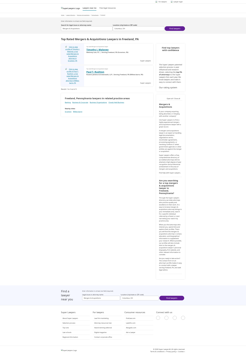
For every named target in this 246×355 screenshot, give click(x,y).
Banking (68, 102)
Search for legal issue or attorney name (76, 25)
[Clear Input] (110, 28)
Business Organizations (98, 102)
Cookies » (181, 351)
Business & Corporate (80, 102)
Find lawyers (174, 28)
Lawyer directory (70, 15)
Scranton (68, 112)
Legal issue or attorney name (92, 295)
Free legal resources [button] (107, 8)
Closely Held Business (116, 102)
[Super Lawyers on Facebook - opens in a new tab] (158, 318)
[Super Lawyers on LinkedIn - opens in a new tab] (183, 318)
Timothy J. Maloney (97, 49)
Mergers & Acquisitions (83, 15)
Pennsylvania (94, 15)
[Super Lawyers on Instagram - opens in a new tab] (166, 318)
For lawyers (98, 312)
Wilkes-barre (77, 112)
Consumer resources (134, 312)
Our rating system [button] (168, 87)
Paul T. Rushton (95, 71)
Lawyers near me (89, 8)
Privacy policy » (171, 351)
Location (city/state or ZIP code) (125, 25)
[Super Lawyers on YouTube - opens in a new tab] (175, 318)
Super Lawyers (68, 312)
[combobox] (86, 28)
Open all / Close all (173, 98)
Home (62, 15)
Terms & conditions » (158, 351)
